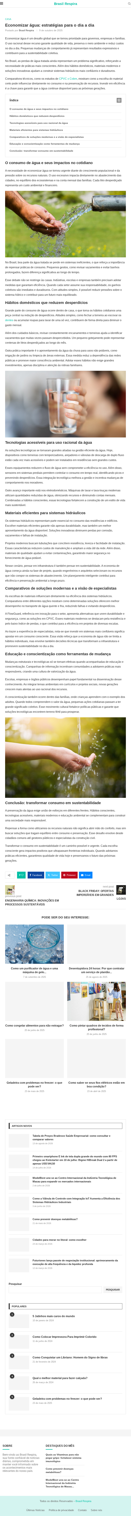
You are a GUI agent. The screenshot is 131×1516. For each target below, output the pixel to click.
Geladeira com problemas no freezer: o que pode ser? (67, 1398)
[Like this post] (22, 875)
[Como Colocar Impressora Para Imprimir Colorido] (19, 1342)
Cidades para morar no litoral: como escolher (59, 1239)
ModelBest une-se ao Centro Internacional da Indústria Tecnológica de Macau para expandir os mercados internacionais (74, 1179)
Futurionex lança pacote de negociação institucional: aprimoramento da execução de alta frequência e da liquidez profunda (75, 1262)
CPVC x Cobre (68, 78)
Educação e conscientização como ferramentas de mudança (45, 143)
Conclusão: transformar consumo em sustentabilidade (41, 150)
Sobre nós (96, 1510)
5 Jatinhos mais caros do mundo (54, 1316)
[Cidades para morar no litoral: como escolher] (19, 1245)
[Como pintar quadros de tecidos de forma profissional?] (96, 1001)
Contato (82, 1510)
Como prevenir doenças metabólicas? (55, 1219)
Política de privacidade (61, 1510)
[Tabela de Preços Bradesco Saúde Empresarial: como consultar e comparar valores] (19, 1141)
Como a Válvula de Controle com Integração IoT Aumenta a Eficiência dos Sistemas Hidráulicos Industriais (76, 1200)
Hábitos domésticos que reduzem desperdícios (37, 116)
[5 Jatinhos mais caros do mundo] (19, 1321)
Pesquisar (15, 1284)
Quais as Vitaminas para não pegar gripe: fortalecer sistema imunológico (63, 1458)
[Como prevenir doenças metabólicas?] (19, 1224)
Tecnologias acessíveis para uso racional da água (39, 123)
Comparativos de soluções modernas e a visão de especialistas (47, 137)
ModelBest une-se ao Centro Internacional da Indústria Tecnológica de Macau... (62, 1483)
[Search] (129, 3)
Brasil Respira (26, 30)
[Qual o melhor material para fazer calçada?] (19, 1383)
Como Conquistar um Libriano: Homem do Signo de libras (70, 1357)
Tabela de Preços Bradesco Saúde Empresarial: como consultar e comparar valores (71, 1137)
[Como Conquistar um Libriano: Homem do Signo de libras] (19, 1362)
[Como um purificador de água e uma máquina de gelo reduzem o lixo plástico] (34, 944)
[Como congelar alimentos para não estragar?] (34, 1001)
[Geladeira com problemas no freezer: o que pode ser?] (34, 1058)
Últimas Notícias (35, 1510)
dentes (9, 320)
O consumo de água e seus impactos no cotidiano (39, 109)
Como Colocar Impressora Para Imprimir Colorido (65, 1336)
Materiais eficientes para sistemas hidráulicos (36, 130)
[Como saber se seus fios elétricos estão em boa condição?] (96, 1058)
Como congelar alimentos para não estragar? (34, 1025)
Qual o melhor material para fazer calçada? (60, 1378)
